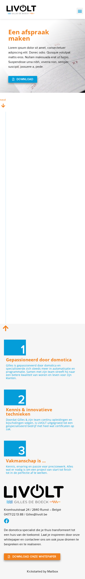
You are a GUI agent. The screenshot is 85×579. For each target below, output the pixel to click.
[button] (79, 11)
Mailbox (52, 571)
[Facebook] (6, 520)
